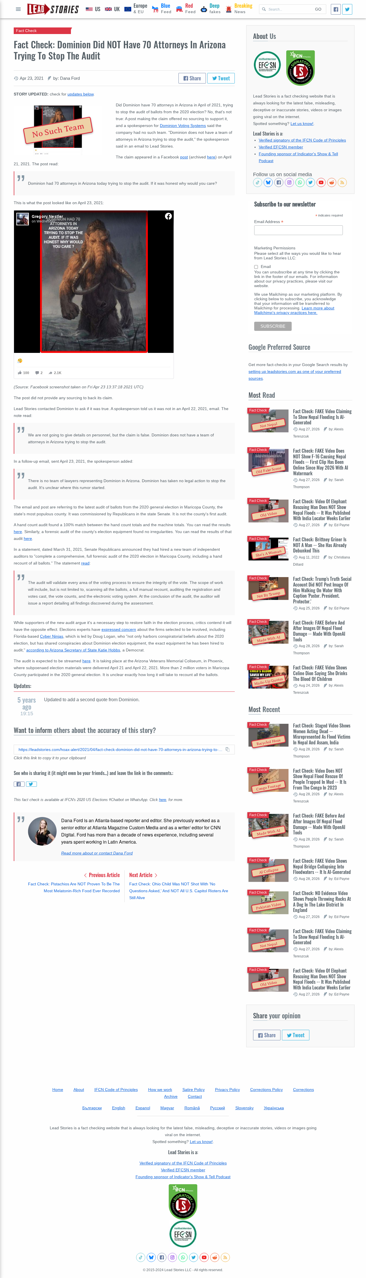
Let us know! (302, 123)
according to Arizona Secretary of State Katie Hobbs (73, 650)
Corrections (303, 1089)
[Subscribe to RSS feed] (342, 182)
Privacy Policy (227, 1089)
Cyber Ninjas (51, 636)
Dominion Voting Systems (183, 125)
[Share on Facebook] (19, 784)
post (184, 157)
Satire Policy (193, 1089)
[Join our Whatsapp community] (300, 182)
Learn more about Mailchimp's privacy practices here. (294, 310)
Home (57, 1089)
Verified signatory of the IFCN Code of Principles (302, 140)
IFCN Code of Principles (116, 1089)
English (118, 1108)
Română (192, 1108)
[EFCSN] (183, 1234)
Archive (171, 1096)
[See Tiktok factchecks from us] (257, 182)
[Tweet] (347, 9)
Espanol (143, 1108)
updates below (80, 94)
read (85, 563)
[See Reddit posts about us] (331, 182)
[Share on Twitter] (31, 784)
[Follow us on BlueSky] (268, 182)
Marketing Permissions (274, 248)
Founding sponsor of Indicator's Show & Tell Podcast (183, 1176)
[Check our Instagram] (289, 182)
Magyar (167, 1108)
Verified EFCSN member (281, 147)
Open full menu (18, 9)
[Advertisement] (124, 951)
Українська (274, 1108)
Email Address (268, 221)
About (78, 1089)
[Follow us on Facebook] (278, 182)
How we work (160, 1089)
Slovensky (244, 1108)
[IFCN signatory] (183, 1202)
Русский (217, 1108)
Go (318, 9)
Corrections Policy (266, 1089)
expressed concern (119, 629)
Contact (195, 1096)
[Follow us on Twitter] (310, 182)
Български (92, 1108)
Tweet (223, 78)
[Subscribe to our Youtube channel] (321, 182)
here (211, 157)
